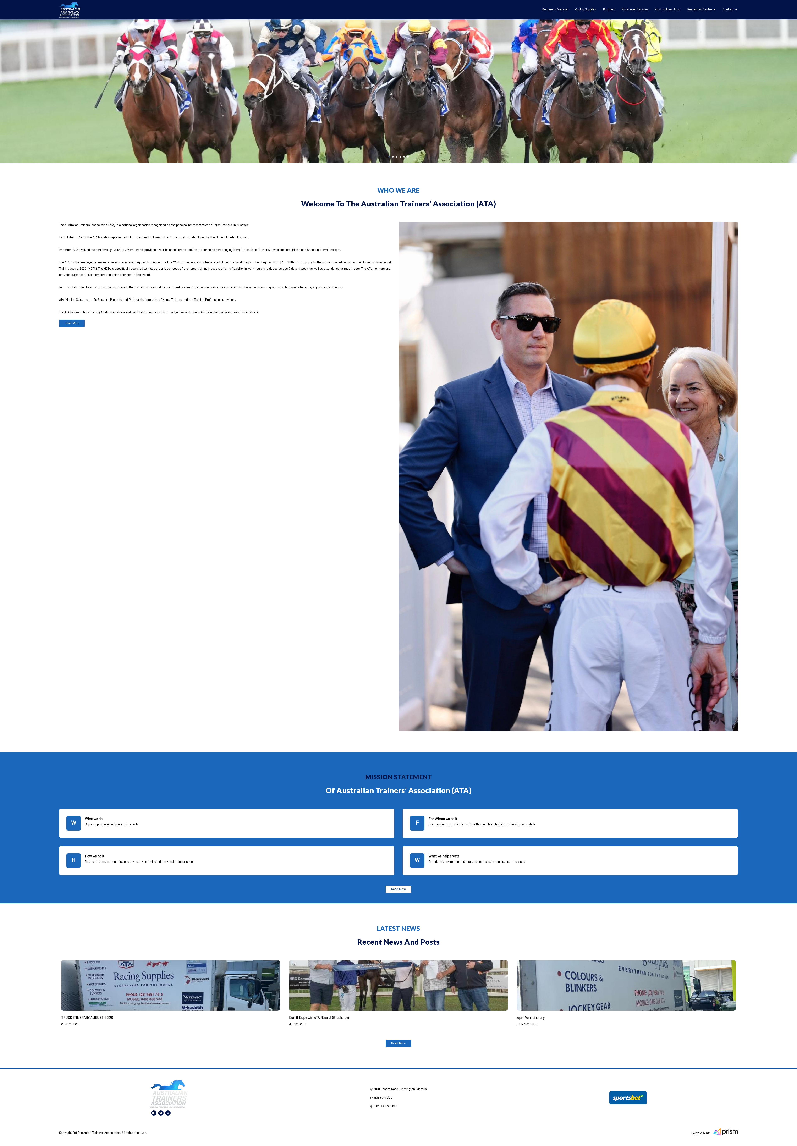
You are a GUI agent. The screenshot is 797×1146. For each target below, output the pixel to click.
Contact (728, 9)
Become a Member (555, 9)
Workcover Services (635, 9)
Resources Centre (699, 9)
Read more (72, 323)
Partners (609, 9)
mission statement (398, 777)
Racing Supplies (585, 9)
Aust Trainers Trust (668, 9)
